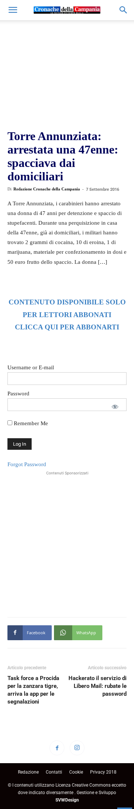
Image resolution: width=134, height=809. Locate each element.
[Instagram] (77, 747)
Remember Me (30, 423)
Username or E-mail (30, 367)
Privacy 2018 (103, 772)
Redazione (28, 772)
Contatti (54, 772)
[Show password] (115, 406)
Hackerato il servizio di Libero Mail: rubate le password (97, 686)
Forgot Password (26, 464)
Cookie (76, 772)
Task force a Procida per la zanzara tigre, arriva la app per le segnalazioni (33, 690)
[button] (13, 10)
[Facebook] (57, 747)
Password (18, 393)
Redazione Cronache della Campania (46, 189)
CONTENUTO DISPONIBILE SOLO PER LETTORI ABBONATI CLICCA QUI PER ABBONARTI (67, 314)
